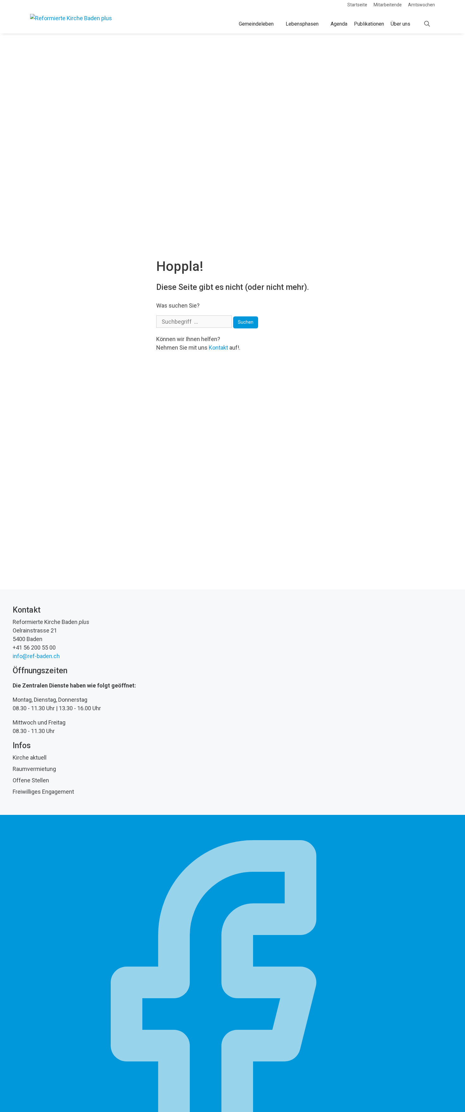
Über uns (400, 24)
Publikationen (369, 24)
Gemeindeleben (256, 24)
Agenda (339, 24)
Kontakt (218, 347)
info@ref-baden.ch (36, 656)
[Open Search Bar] (427, 24)
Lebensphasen (302, 24)
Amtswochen (421, 4)
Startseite (357, 4)
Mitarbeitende (388, 4)
